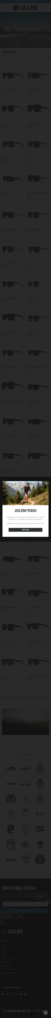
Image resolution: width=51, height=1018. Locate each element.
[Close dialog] (46, 483)
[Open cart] (45, 1012)
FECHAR (25, 530)
